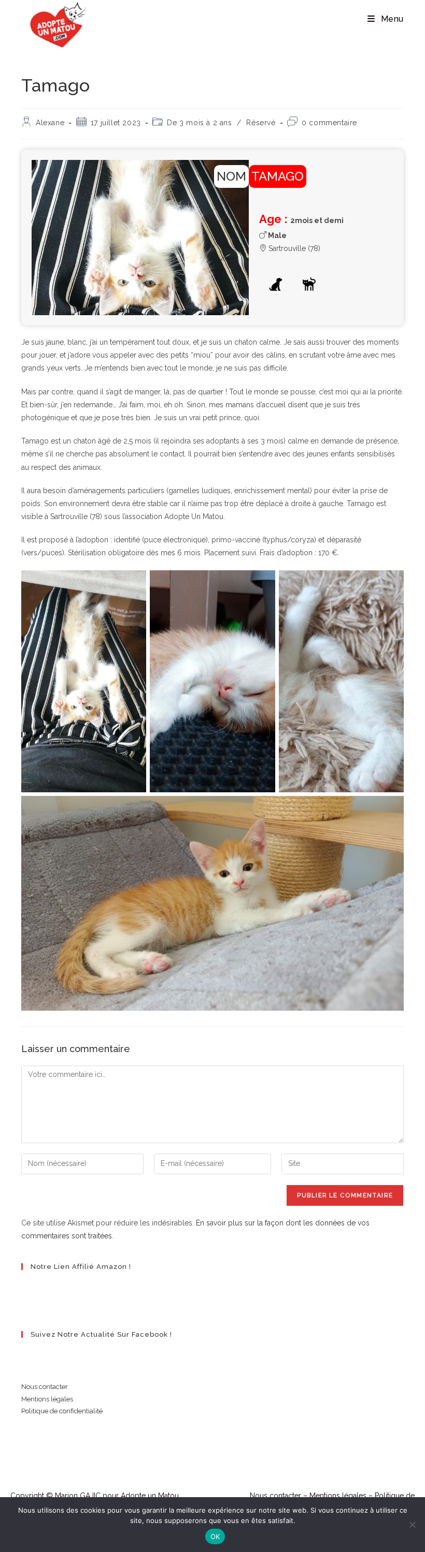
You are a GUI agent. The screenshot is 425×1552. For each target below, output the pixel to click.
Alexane (50, 123)
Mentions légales (47, 1399)
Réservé (260, 123)
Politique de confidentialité (62, 1411)
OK (215, 1536)
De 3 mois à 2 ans (199, 123)
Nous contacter (44, 1387)
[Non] (412, 1524)
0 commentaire (329, 123)
